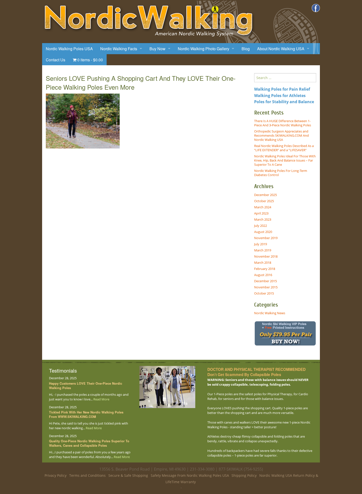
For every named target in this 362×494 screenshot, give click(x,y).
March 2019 (262, 250)
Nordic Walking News (269, 313)
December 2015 (265, 281)
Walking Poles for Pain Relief (282, 89)
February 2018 (264, 268)
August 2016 (263, 275)
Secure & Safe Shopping (128, 475)
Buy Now (157, 48)
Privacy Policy (55, 475)
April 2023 (261, 213)
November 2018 (266, 256)
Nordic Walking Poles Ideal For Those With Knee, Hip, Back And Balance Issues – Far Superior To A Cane (285, 160)
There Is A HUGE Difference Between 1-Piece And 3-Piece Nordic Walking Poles (282, 123)
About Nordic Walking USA (280, 48)
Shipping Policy (244, 475)
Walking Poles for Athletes (280, 95)
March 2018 (262, 262)
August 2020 (263, 232)
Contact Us (55, 60)
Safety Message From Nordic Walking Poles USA (190, 475)
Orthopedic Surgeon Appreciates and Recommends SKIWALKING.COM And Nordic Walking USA (281, 135)
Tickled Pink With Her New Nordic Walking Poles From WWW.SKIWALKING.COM (86, 414)
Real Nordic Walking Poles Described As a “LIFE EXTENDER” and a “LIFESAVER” (284, 148)
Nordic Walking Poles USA (69, 48)
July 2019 (260, 244)
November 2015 (266, 287)
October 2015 (264, 293)
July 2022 (260, 225)
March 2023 (262, 219)
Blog (246, 48)
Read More (101, 399)
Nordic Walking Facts (118, 48)
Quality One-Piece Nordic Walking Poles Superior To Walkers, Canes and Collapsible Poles (89, 443)
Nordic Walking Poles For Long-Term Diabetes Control (280, 172)
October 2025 (264, 201)
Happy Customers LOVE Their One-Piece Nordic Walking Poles (85, 385)
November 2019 (266, 238)
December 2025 (265, 195)
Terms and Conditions (87, 475)
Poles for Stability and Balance (284, 101)
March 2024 (262, 207)
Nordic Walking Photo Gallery (203, 48)
